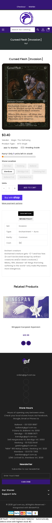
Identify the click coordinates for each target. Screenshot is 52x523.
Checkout (21, 7)
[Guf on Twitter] (23, 3)
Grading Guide (32, 147)
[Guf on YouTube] (33, 3)
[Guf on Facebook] (19, 3)
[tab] (26, 213)
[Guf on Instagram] (28, 3)
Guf (26, 43)
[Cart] (48, 29)
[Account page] (43, 29)
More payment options (12, 203)
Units (4, 183)
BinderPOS (34, 507)
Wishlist (32, 7)
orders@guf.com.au (26, 375)
